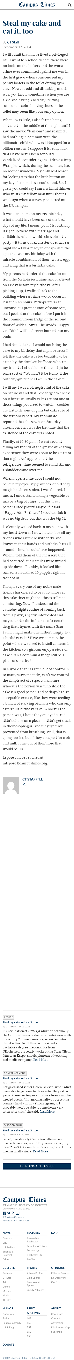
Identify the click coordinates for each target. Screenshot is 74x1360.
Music (6, 1295)
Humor (8, 1308)
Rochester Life (34, 1255)
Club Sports (33, 1278)
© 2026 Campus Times (15, 1358)
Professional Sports (33, 1284)
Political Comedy (12, 1323)
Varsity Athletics (35, 1290)
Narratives (8, 1314)
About (56, 1308)
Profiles (31, 1259)
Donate (8, 1344)
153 (29, 1336)
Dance (6, 1286)
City (5, 1243)
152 (29, 1332)
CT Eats (7, 1278)
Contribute (57, 1314)
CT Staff (13, 42)
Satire (6, 1318)
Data (54, 1232)
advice (8, 1017)
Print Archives (33, 1310)
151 (29, 1327)
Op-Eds (55, 1282)
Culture (9, 1268)
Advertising (57, 1323)
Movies (6, 1291)
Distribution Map (60, 1327)
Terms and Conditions (41, 1358)
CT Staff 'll (32, 779)
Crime (6, 1259)
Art (4, 1282)
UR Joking (8, 1327)
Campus (7, 1238)
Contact (55, 1318)
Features (33, 1232)
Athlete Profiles (35, 1273)
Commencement (15, 1073)
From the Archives (36, 1246)
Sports (32, 1268)
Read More (40, 1060)
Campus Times (37, 4)
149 (29, 1318)
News (6, 1232)
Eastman (7, 1273)
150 (29, 1323)
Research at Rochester (33, 1240)
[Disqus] (37, 850)
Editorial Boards (59, 1273)
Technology (33, 1250)
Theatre (7, 1300)
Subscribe (56, 1332)
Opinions (58, 1268)
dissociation (13, 1125)
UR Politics (9, 1247)
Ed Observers (58, 1278)
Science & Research (8, 1253)
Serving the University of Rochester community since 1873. (25, 1207)
